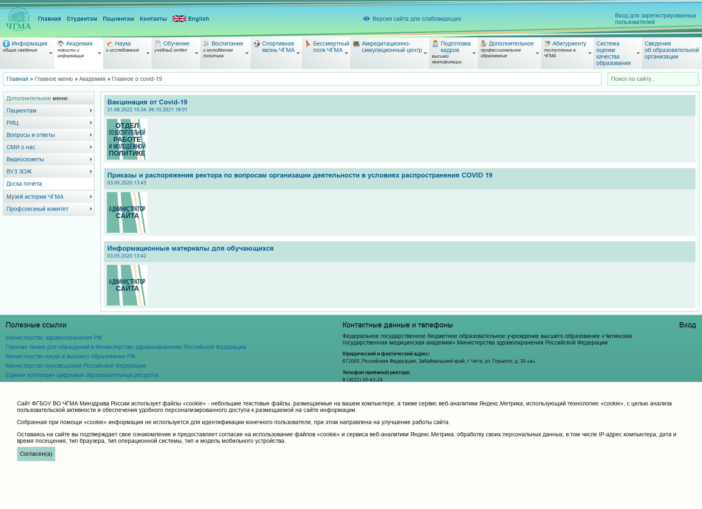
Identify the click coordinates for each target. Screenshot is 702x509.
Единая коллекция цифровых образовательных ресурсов (82, 375)
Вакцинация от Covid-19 (147, 105)
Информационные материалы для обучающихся (190, 252)
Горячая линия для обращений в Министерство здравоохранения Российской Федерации (126, 347)
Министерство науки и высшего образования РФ (70, 356)
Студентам (82, 18)
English (198, 18)
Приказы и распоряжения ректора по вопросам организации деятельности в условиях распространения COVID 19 (299, 178)
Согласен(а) (36, 454)
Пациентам (118, 18)
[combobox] (653, 79)
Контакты (153, 18)
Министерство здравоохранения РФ (54, 337)
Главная (49, 18)
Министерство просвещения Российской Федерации (76, 365)
